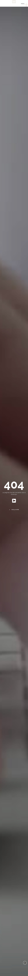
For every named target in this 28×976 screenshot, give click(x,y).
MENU (22, 3)
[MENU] (26, 5)
